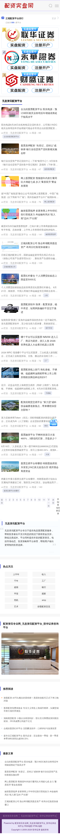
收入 (44, 574)
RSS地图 (28, 826)
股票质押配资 (49, 169)
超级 (16, 587)
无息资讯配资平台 (29, 815)
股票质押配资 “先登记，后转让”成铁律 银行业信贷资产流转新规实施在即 (39, 149)
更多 (54, 18)
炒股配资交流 (44, 606)
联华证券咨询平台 (48, 815)
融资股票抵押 (51, 234)
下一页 (49, 502)
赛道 (46, 425)
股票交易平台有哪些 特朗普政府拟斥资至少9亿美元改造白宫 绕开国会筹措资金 (39, 467)
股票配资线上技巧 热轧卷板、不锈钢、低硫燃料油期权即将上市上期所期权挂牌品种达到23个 (39, 373)
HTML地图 (37, 826)
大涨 (47, 454)
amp (44, 599)
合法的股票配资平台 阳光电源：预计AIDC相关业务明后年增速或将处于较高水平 (39, 112)
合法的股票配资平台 (11, 136)
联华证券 (36, 829)
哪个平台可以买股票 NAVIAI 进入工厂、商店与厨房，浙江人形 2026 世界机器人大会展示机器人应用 (39, 340)
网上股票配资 (49, 201)
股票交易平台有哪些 (11, 490)
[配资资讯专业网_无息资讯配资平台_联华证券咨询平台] (19, 5)
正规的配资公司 (9, 266)
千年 (16, 580)
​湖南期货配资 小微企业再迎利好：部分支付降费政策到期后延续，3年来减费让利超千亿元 (31, 719)
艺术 (16, 606)
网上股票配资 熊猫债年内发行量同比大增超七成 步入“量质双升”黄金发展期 (39, 181)
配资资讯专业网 (10, 815)
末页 (53, 501)
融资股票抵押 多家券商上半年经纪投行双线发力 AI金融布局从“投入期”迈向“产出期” (39, 214)
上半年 (16, 574)
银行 (44, 587)
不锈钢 (48, 393)
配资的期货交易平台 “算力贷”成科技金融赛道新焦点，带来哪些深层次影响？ (38, 405)
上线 (46, 295)
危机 (16, 599)
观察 (44, 593)
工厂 (46, 360)
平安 (16, 593)
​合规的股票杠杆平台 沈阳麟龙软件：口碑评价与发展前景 (30, 728)
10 (39, 499)
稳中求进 (49, 328)
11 (44, 499)
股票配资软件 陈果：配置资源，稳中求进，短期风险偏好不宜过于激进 (39, 308)
